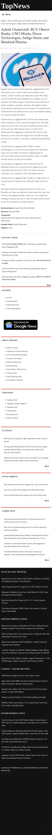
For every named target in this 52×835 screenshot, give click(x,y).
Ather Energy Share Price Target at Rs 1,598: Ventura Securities (25, 587)
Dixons (38, 218)
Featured (11, 211)
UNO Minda (5, 221)
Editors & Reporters (14, 362)
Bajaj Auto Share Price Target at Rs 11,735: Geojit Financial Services (23, 601)
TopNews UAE (12, 407)
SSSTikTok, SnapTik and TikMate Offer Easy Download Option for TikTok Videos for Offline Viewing (25, 748)
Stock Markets (29, 208)
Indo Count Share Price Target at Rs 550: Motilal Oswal (24, 490)
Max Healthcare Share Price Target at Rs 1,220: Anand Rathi (26, 484)
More (49, 285)
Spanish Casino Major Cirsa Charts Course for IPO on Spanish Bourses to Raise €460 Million (24, 690)
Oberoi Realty (30, 218)
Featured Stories (13, 305)
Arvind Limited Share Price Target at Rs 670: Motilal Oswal (25, 495)
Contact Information (14, 358)
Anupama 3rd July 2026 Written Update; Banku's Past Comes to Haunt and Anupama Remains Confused (25, 756)
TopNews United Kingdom (16, 403)
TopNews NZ (11, 411)
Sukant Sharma (10, 48)
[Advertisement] (26, 802)
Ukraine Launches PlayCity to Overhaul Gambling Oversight (24, 697)
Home (3, 21)
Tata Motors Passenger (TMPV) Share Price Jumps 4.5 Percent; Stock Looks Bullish (24, 609)
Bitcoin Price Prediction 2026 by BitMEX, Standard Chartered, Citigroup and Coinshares (24, 643)
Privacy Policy (12, 373)
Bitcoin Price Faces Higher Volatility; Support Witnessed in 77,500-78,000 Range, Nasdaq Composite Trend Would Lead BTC (26, 659)
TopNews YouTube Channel (17, 351)
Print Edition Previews (15, 380)
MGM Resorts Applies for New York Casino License (20, 676)
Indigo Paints (19, 218)
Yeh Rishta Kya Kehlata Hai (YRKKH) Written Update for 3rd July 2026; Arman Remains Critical (24, 740)
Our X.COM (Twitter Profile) (17, 355)
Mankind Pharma (7, 218)
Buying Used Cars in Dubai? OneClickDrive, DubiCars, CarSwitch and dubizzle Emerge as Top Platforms (25, 580)
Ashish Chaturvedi (20, 224)
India (10, 228)
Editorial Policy (12, 366)
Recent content (12, 418)
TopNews (15, 6)
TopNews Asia (12, 400)
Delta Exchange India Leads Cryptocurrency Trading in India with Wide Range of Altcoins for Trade (25, 635)
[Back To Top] (48, 831)
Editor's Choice (12, 348)
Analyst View (18, 208)
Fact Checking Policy (14, 376)
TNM (17, 211)
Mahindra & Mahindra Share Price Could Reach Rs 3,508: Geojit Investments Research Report (25, 593)
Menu (8, 14)
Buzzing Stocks (12, 414)
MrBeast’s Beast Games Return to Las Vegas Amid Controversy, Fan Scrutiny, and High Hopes (25, 704)
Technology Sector (14, 308)
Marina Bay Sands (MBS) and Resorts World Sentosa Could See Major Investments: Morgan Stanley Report (25, 682)
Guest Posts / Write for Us (16, 369)
